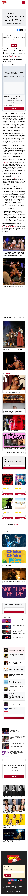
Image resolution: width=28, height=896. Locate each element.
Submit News (6, 887)
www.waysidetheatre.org (9, 226)
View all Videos (6, 641)
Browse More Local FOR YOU (15, 452)
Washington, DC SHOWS (8, 644)
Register (16, 2)
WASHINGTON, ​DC (10, 2)
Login (20, 2)
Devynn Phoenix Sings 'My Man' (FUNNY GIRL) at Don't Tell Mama (19, 621)
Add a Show (14, 718)
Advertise (8, 886)
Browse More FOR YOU (13, 760)
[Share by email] (24, 30)
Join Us (20, 886)
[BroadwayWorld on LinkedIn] (15, 880)
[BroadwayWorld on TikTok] (18, 880)
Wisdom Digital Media (17, 890)
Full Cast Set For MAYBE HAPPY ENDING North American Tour (12, 812)
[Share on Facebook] (18, 30)
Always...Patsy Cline (7, 158)
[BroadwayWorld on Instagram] (12, 880)
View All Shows (14, 714)
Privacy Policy (17, 891)
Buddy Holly (5, 162)
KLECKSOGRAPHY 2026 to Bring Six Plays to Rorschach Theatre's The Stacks (14, 68)
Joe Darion (19, 58)
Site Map (16, 887)
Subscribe (14, 612)
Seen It (8, 492)
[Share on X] (21, 30)
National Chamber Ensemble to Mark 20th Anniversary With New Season (14, 73)
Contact (16, 886)
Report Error (22, 888)
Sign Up (14, 45)
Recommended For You (7, 725)
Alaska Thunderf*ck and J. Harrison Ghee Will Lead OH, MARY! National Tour (13, 797)
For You (8, 373)
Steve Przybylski (13, 178)
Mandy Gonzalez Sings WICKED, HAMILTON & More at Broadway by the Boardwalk (19, 631)
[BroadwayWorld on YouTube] (9, 883)
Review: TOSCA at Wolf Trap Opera (11, 81)
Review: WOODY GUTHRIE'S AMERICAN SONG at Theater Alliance (14, 77)
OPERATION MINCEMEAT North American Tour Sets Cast (13, 826)
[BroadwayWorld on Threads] (21, 880)
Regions (12, 887)
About (12, 886)
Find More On (13, 524)
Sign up (14, 776)
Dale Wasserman (12, 56)
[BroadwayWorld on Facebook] (9, 880)
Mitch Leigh (5, 58)
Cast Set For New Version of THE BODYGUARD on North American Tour (12, 841)
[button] (23, 2)
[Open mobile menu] (26, 2)
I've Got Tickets (8, 494)
